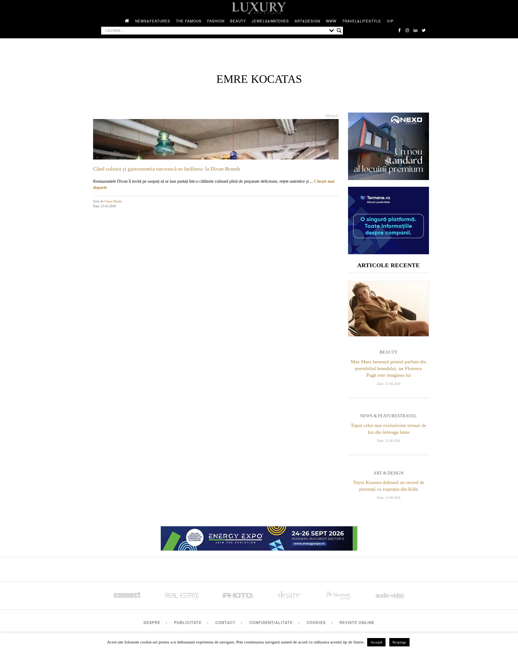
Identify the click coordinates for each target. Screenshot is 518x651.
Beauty (238, 20)
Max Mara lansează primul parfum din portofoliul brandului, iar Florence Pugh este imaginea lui (388, 368)
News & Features (380, 415)
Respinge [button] (399, 642)
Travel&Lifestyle (361, 20)
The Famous (189, 20)
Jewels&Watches (270, 20)
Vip (390, 20)
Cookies (316, 622)
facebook (399, 30)
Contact (225, 622)
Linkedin (415, 30)
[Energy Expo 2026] (259, 537)
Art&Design (307, 20)
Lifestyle (332, 115)
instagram (407, 30)
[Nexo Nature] (388, 178)
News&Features (152, 20)
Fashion (215, 20)
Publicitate (188, 622)
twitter (424, 30)
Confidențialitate (271, 622)
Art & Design (388, 473)
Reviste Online (356, 622)
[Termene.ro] (388, 252)
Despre (152, 622)
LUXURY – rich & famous (259, 8)
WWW (331, 20)
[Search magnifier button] (339, 30)
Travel (408, 415)
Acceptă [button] (376, 642)
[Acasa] (127, 21)
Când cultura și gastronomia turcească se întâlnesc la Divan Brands (166, 169)
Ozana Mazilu (113, 201)
